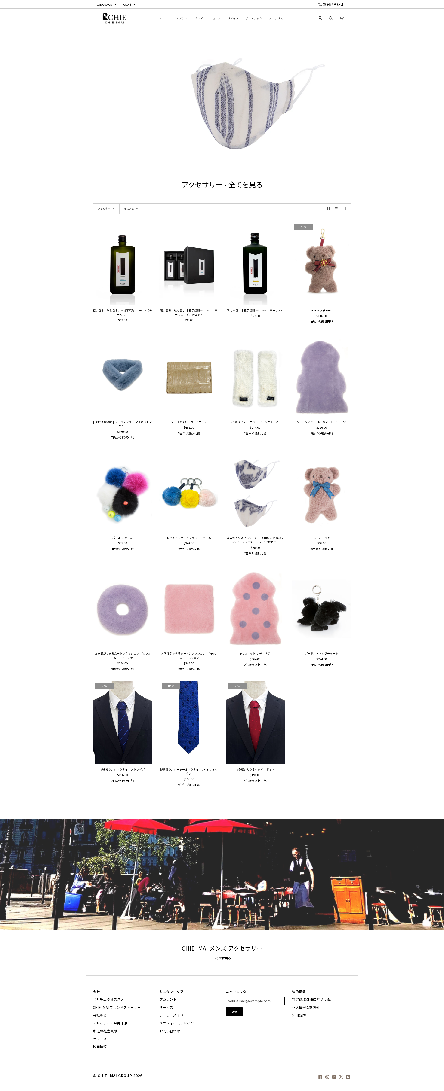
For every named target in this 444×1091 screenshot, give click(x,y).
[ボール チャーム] (122, 490)
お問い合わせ (333, 4)
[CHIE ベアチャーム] (321, 263)
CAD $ (127, 4)
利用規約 (299, 1015)
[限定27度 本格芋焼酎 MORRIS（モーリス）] (255, 263)
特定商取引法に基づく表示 (313, 999)
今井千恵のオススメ (108, 999)
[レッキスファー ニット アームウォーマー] (255, 375)
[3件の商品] (337, 209)
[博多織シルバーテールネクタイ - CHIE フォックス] (188, 722)
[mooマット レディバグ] (255, 606)
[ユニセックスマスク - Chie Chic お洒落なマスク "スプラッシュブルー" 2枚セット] (255, 490)
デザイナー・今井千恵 (110, 1023)
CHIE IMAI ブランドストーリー (117, 1007)
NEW (304, 227)
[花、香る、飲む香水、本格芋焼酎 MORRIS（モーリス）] (122, 263)
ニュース (100, 1038)
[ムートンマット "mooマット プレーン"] (321, 375)
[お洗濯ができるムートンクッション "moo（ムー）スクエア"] (188, 606)
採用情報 (100, 1046)
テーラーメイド (171, 1015)
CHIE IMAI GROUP (115, 1075)
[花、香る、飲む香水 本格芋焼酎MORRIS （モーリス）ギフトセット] (188, 263)
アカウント (168, 999)
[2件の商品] (328, 209)
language (105, 4)
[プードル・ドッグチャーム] (321, 606)
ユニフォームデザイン (176, 1023)
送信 (234, 1011)
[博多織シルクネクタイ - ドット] (255, 722)
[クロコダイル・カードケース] (188, 375)
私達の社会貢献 (105, 1030)
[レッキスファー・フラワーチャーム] (188, 490)
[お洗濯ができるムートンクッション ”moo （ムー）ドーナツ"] (122, 606)
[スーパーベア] (321, 490)
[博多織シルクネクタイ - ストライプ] (122, 722)
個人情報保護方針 (306, 1007)
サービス (166, 1007)
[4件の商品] (345, 209)
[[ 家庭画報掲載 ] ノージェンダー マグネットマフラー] (122, 375)
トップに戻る (222, 958)
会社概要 (100, 1015)
